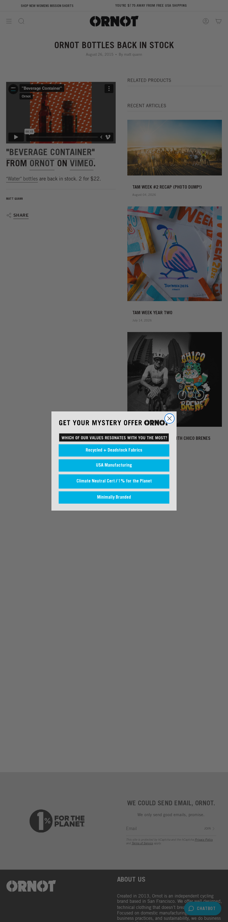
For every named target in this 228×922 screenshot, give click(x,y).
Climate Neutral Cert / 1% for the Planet (114, 481)
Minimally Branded (114, 497)
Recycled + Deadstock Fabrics (114, 450)
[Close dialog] (169, 418)
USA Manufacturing (114, 465)
